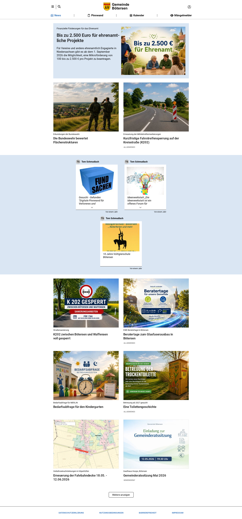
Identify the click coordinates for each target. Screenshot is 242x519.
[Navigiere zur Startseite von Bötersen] (121, 7)
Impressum (177, 513)
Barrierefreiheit (148, 513)
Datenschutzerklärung (71, 513)
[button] (53, 7)
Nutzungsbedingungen (111, 513)
